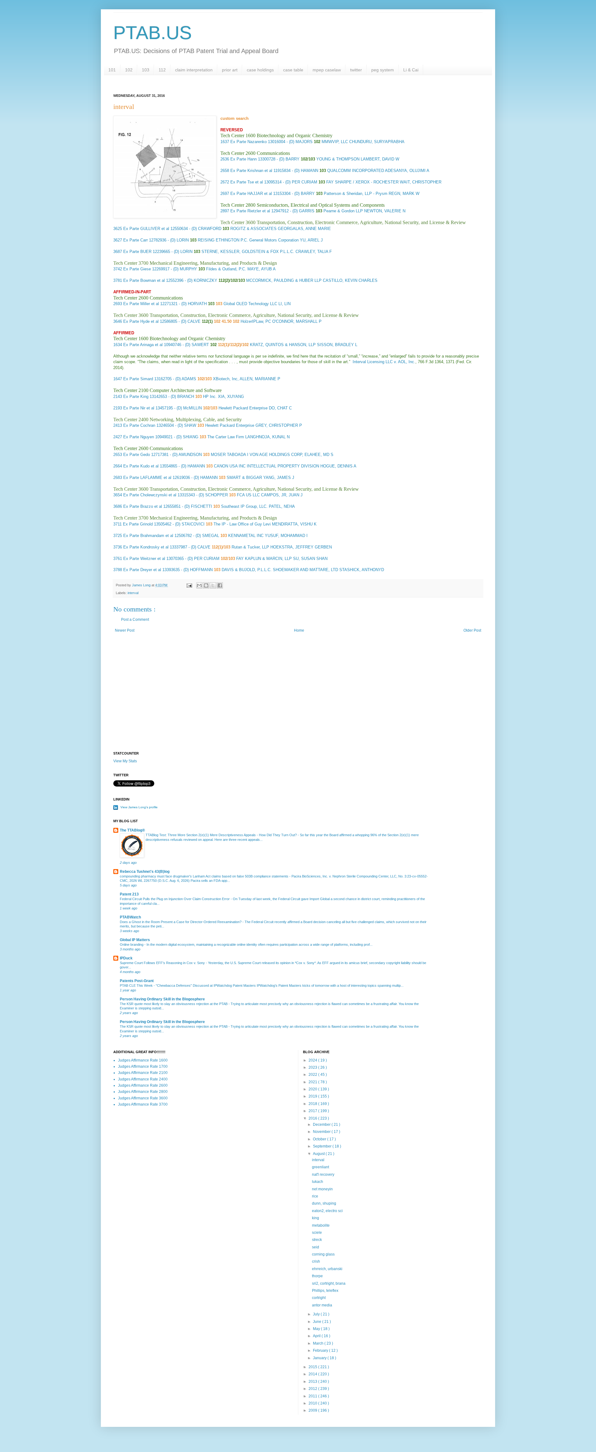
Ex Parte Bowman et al (144, 280)
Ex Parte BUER (137, 251)
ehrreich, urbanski (327, 1269)
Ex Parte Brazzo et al (142, 506)
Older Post (472, 630)
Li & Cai (410, 69)
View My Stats (125, 761)
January (320, 1358)
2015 (313, 1367)
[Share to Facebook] (220, 585)
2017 (313, 1111)
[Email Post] (189, 585)
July (317, 1314)
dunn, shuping (324, 1203)
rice (315, 1196)
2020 (313, 1089)
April (317, 1336)
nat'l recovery (323, 1174)
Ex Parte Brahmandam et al (148, 535)
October (320, 1139)
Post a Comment (135, 619)
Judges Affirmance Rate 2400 (143, 1079)
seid (315, 1247)
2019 (313, 1096)
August (319, 1154)
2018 (313, 1104)
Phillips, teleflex (325, 1290)
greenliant (320, 1167)
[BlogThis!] (206, 585)
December (322, 1124)
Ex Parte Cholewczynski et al (149, 495)
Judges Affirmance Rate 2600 (143, 1085)
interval (133, 593)
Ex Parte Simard (138, 379)
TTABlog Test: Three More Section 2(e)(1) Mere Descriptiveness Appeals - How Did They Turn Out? (222, 835)
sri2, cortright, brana (328, 1283)
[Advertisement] (298, 698)
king (315, 1218)
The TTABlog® (132, 830)
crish (316, 1261)
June (317, 1321)
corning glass (323, 1254)
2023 (313, 1067)
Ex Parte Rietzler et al (250, 211)
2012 (313, 1389)
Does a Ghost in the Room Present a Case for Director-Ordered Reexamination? (181, 922)
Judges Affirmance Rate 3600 (143, 1098)
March (318, 1343)
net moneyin (322, 1189)
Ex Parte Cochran (139, 425)
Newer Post (124, 630)
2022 (313, 1074)
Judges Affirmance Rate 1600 (143, 1060)
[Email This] (199, 585)
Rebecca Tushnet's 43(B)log (144, 871)
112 (162, 69)
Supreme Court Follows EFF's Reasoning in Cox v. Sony (163, 963)
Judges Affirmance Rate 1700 (143, 1066)
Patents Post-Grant (137, 981)
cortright (319, 1298)
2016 (313, 1118)
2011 (313, 1396)
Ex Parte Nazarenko (248, 141)
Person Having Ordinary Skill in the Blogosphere (162, 999)
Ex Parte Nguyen (138, 437)
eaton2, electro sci (327, 1211)
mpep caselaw (327, 69)
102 (129, 69)
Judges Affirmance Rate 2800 (143, 1091)
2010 (313, 1403)
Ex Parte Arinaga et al (143, 344)
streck (317, 1240)
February (321, 1350)
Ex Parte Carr (135, 240)
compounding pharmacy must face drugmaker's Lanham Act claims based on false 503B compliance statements (204, 876)
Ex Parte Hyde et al (141, 321)
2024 (313, 1060)
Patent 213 (129, 894)
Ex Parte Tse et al (246, 182)
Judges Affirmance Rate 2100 (143, 1073)
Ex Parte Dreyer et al (142, 569)
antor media (322, 1305)
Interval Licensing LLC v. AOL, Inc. (384, 361)
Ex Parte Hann (243, 159)
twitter (356, 69)
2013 (313, 1381)
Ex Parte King (135, 396)
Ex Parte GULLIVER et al (146, 228)
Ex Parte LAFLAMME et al (147, 477)
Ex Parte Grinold (138, 524)
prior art (229, 69)
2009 (313, 1410)
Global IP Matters (135, 940)
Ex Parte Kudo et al (141, 466)
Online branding (132, 944)
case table (293, 69)
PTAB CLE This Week (137, 985)
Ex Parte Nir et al (138, 408)
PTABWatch (130, 917)
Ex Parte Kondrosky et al (146, 547)
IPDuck (126, 958)
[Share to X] (213, 585)
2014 (313, 1374)
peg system (382, 69)
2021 (313, 1082)
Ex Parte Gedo (136, 454)
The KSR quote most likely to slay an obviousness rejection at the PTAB (174, 1004)
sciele (317, 1232)
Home (299, 630)
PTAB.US (152, 32)
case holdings (260, 69)
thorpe (317, 1276)
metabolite (321, 1225)
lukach (317, 1181)
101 (112, 69)
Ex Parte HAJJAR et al (251, 193)
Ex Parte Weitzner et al (144, 558)
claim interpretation (194, 69)
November (322, 1132)
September (322, 1146)
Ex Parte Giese (137, 269)
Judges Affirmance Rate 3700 (143, 1104)
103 (145, 69)
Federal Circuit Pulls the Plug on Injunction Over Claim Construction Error (175, 899)
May (317, 1329)
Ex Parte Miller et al (141, 303)
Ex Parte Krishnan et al (251, 170)
